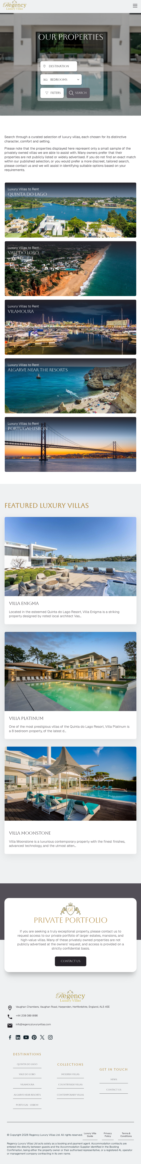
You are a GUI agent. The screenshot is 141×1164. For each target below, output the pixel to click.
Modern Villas (70, 1074)
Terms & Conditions (126, 1135)
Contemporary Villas (70, 1095)
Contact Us (113, 1089)
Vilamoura (27, 1084)
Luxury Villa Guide (90, 1135)
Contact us (70, 961)
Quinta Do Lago (27, 1064)
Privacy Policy (108, 1135)
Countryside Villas (70, 1084)
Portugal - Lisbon (27, 1105)
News (114, 1079)
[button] (134, 5)
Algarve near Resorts (27, 1095)
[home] (14, 5)
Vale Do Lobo (27, 1074)
